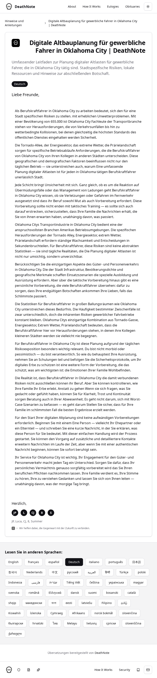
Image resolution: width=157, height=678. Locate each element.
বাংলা (54, 603)
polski (142, 572)
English (13, 562)
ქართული (15, 633)
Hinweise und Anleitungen (14, 23)
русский (72, 572)
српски (111, 623)
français (33, 562)
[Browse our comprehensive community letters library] (138, 670)
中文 (55, 572)
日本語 (136, 562)
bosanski (112, 593)
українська (116, 582)
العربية (92, 572)
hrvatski (38, 623)
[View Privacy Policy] (19, 670)
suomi (92, 593)
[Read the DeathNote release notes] (38, 670)
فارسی (35, 582)
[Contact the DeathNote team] (148, 670)
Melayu (72, 623)
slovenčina (129, 613)
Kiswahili (14, 613)
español (53, 562)
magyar (138, 582)
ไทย (55, 623)
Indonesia (15, 582)
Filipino (107, 603)
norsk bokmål (103, 613)
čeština (94, 582)
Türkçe (123, 572)
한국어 (12, 572)
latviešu (87, 603)
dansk (75, 593)
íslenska (35, 613)
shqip (12, 603)
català (132, 593)
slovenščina (133, 623)
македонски (34, 603)
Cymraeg (56, 613)
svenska (13, 593)
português (116, 562)
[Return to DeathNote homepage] (9, 670)
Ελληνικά (55, 593)
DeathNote (102, 653)
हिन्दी (107, 572)
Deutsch (74, 562)
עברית (53, 582)
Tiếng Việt (73, 582)
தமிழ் (124, 603)
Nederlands (34, 572)
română (34, 593)
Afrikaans (78, 613)
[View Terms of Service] (29, 670)
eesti (69, 603)
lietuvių (91, 623)
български (15, 623)
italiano (94, 562)
